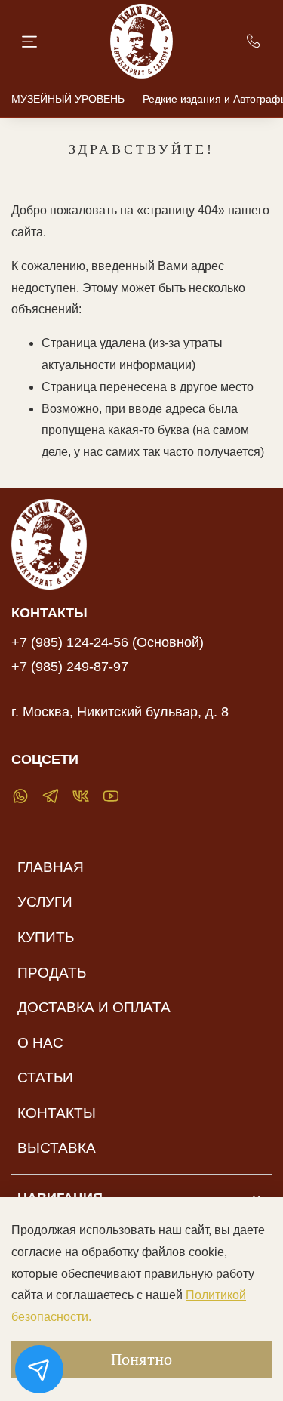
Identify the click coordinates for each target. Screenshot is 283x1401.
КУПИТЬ (45, 937)
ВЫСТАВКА (56, 1148)
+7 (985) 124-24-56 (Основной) (107, 642)
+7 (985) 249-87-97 (69, 666)
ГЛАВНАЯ (50, 867)
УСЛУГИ (44, 902)
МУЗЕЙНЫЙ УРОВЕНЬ (68, 99)
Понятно (141, 1359)
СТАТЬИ (45, 1077)
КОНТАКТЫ (56, 1113)
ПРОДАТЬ (51, 973)
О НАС (40, 1043)
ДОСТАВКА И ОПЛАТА (94, 1007)
